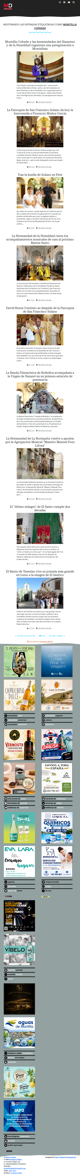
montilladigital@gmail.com (15, 1168)
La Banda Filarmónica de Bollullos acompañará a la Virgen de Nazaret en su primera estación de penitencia (40, 376)
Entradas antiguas (56, 636)
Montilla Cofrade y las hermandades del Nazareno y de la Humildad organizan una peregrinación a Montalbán (40, 45)
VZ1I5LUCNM (16, 1173)
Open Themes (60, 1157)
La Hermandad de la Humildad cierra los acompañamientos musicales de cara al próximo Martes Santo (40, 239)
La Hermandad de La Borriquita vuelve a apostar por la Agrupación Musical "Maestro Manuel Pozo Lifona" (40, 442)
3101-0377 (12, 1171)
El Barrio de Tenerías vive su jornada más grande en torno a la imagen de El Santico (40, 573)
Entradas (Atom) (46, 641)
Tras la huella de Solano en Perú (40, 174)
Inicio (43, 636)
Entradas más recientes (25, 636)
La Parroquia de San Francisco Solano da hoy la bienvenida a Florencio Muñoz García (40, 111)
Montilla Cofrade (44, 102)
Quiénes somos (10, 1157)
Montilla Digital (15, 1159)
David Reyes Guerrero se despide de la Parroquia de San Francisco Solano (40, 309)
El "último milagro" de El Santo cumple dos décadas (40, 508)
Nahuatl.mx (71, 1157)
